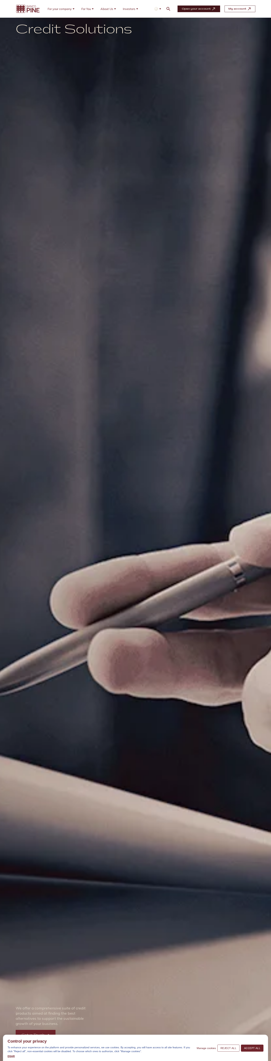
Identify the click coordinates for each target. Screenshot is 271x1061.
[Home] (28, 9)
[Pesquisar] (168, 9)
